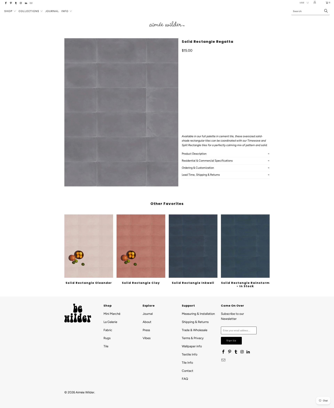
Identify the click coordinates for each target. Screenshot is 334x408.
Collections (29, 11)
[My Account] (315, 2)
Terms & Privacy (193, 338)
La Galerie (110, 322)
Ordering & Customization (198, 167)
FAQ (185, 379)
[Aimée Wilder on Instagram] (20, 3)
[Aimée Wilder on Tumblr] (15, 3)
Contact (187, 371)
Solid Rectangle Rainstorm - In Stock (245, 246)
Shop (8, 11)
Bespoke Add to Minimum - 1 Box (202, 95)
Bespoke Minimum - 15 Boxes (214, 86)
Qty (184, 105)
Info (65, 11)
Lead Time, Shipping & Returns (201, 174)
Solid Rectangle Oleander (88, 246)
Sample (188, 86)
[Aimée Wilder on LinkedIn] (26, 3)
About (147, 322)
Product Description (194, 153)
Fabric (108, 330)
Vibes (146, 338)
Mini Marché (112, 314)
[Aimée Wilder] (167, 20)
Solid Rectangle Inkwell (193, 246)
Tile (106, 346)
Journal (52, 11)
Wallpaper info (192, 346)
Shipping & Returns (195, 322)
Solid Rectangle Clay (141, 246)
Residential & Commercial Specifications (207, 160)
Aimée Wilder (85, 392)
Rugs (107, 338)
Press (146, 330)
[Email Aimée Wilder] (31, 3)
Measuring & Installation (198, 314)
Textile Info (189, 354)
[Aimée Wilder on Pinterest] (10, 3)
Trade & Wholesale (194, 330)
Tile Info (187, 363)
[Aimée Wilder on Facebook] (5, 3)
